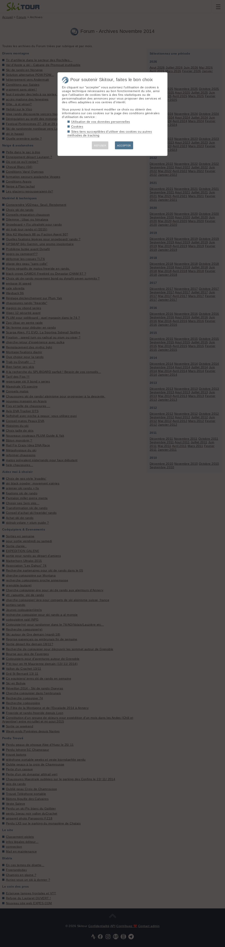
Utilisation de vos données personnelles (100, 121)
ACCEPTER (124, 145)
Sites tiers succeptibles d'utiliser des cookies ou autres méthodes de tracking (109, 133)
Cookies (77, 126)
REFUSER (100, 145)
